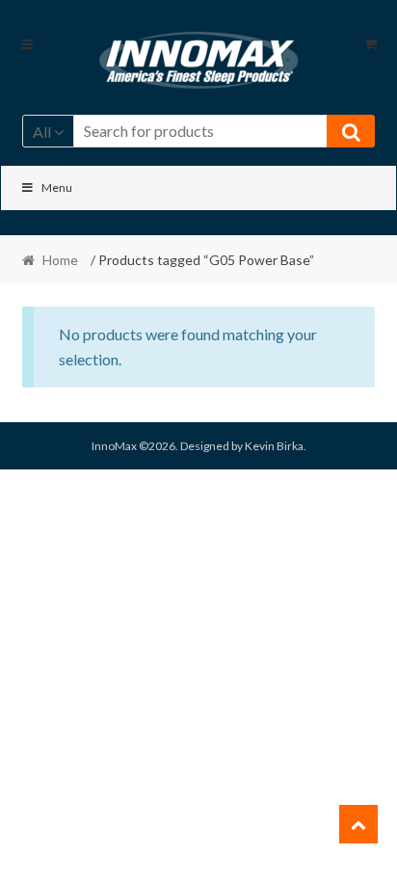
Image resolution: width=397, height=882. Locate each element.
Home (60, 260)
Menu (56, 187)
